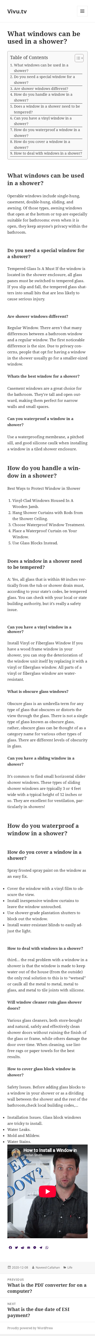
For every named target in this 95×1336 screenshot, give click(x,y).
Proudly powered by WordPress (30, 1328)
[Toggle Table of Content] (76, 58)
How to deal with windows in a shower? (48, 153)
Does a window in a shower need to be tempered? (47, 109)
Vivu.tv (17, 11)
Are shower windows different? (41, 88)
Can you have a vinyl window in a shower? (43, 121)
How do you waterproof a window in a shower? (47, 132)
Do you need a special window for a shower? (44, 79)
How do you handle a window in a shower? (43, 97)
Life (69, 1267)
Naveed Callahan (48, 1267)
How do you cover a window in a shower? (42, 144)
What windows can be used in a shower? (41, 68)
